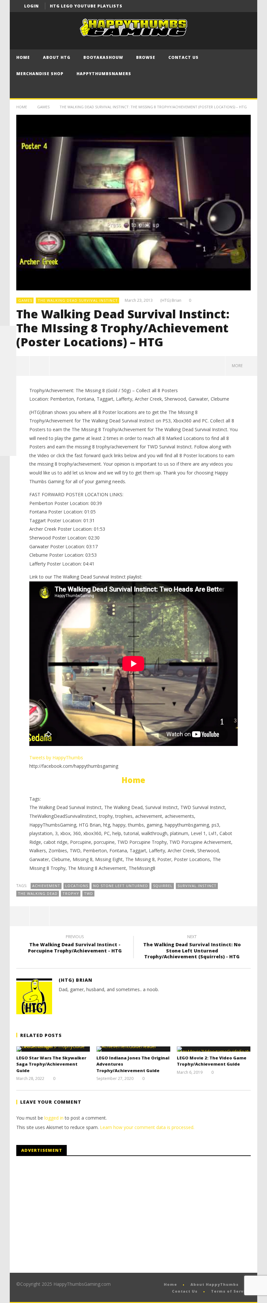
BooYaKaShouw (103, 57)
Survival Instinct (197, 885)
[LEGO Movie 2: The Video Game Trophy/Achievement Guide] (214, 1049)
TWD (88, 893)
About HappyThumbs (214, 1284)
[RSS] (8, 431)
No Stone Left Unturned (120, 885)
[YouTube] (233, 6)
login (31, 6)
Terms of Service (231, 1291)
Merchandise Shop (39, 73)
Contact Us (183, 57)
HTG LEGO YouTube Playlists (86, 6)
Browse (145, 57)
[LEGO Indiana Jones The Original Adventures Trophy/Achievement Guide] (133, 1049)
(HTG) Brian (170, 300)
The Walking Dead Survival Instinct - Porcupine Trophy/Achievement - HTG (75, 944)
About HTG (56, 57)
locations (76, 885)
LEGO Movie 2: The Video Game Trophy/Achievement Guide (211, 1061)
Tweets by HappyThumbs (56, 757)
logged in (53, 1118)
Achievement (46, 885)
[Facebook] (221, 6)
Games (43, 106)
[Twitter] (245, 6)
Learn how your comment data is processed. (147, 1127)
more (238, 365)
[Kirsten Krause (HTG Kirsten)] (8, 448)
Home (23, 57)
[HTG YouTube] (8, 350)
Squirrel (163, 885)
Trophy (71, 893)
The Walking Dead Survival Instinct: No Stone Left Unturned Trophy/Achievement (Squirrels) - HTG (192, 948)
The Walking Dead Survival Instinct (78, 300)
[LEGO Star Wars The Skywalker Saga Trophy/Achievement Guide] (53, 1049)
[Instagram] (8, 415)
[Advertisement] (71, 1214)
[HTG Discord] (8, 383)
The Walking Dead (38, 893)
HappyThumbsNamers (104, 73)
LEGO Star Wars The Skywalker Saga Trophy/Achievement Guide (51, 1064)
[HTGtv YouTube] (8, 366)
